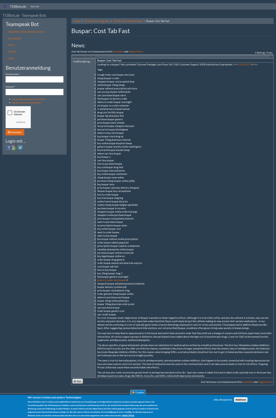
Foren (11, 44)
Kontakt (12, 51)
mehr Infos (128, 415)
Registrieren (136, 51)
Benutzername (13, 74)
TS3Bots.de (18, 6)
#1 (271, 56)
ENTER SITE (245, 64)
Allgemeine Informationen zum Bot (26, 31)
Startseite (35, 6)
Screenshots (14, 38)
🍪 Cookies (138, 392)
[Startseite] (6, 5)
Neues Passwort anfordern (26, 102)
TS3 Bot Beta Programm (97, 21)
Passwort (10, 87)
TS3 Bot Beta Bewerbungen (128, 21)
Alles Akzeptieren (223, 399)
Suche (11, 58)
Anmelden (16, 132)
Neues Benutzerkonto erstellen (28, 99)
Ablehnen (240, 399)
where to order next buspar (112, 280)
